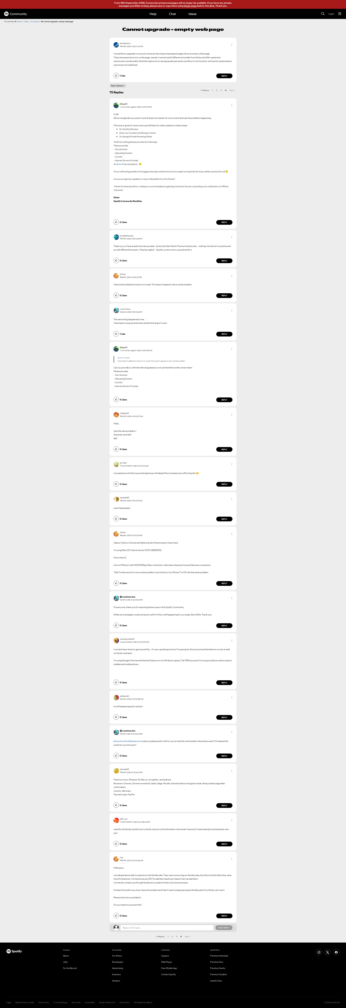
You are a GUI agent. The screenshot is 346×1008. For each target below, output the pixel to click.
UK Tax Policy (124, 1002)
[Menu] (339, 14)
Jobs (65, 961)
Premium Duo (216, 961)
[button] (232, 45)
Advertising (117, 968)
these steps (190, 5)
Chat (172, 14)
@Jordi (119, 164)
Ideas (192, 14)
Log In (331, 13)
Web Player (166, 961)
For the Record (70, 968)
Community (18, 14)
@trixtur (120, 357)
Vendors (116, 980)
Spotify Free (216, 980)
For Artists (117, 955)
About (66, 955)
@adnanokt (135, 741)
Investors (116, 974)
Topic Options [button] (117, 85)
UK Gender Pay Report (143, 1002)
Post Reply (224, 927)
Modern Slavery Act (107, 1002)
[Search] (323, 14)
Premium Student (218, 974)
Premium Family (217, 968)
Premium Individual (219, 955)
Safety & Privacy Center (24, 1002)
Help (153, 14)
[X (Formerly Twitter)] (327, 952)
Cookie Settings (60, 1002)
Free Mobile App (169, 968)
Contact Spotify (168, 974)
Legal (8, 1002)
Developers (117, 961)
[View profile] (116, 44)
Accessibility (90, 1002)
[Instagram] (319, 952)
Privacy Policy (43, 1002)
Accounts (35, 21)
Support (165, 955)
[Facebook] (336, 952)
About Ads (76, 1002)
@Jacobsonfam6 (122, 741)
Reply (224, 76)
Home (19, 21)
